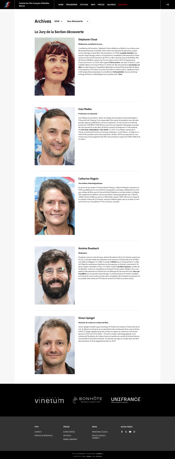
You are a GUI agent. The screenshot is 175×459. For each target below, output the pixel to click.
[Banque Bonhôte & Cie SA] (87, 400)
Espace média (69, 432)
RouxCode (99, 456)
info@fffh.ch (99, 453)
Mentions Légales (100, 432)
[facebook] (122, 432)
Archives (43, 21)
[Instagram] (134, 432)
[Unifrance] (125, 400)
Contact (38, 432)
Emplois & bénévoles (44, 435)
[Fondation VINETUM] (49, 400)
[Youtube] (130, 432)
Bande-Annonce (70, 439)
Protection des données (99, 436)
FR (168, 4)
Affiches (67, 435)
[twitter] (126, 432)
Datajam (89, 456)
